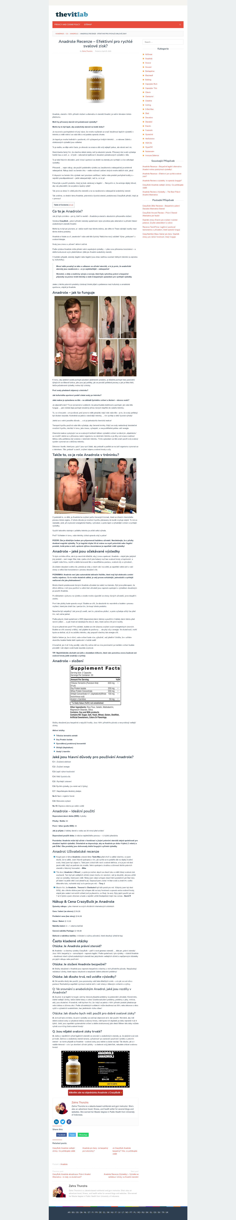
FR (96, 1212)
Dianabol (148, 121)
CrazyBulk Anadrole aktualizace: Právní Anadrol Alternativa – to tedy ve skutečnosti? (71, 1174)
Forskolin (149, 130)
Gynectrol (149, 134)
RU (143, 1212)
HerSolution (149, 138)
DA (81, 1212)
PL (135, 1212)
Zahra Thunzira (78, 1186)
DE (100, 1212)
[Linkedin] (56, 1121)
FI (93, 1212)
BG (73, 1212)
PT (131, 1212)
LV (119, 1212)
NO (127, 1212)
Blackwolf (149, 75)
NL (85, 1212)
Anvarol (148, 67)
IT (116, 1212)
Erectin (148, 126)
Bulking (148, 79)
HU (112, 1212)
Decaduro (149, 117)
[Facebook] (69, 1121)
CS (77, 1212)
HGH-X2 (148, 142)
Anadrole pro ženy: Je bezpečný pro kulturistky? (95, 1149)
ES (155, 1212)
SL (151, 1212)
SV (159, 1212)
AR (69, 1212)
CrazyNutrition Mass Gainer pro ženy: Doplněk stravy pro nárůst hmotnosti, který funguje (161, 235)
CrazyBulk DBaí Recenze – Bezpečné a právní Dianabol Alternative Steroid (161, 207)
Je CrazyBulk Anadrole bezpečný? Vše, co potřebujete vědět (125, 1151)
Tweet (72, 1134)
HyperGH (149, 147)
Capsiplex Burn (151, 83)
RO (139, 1212)
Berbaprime (149, 71)
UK (167, 1212)
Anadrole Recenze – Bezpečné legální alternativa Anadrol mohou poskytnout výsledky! (162, 168)
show (71, 205)
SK (147, 1212)
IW (108, 1212)
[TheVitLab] (71, 14)
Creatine (148, 100)
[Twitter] (62, 1121)
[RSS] (182, 2)
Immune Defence (152, 155)
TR (163, 1212)
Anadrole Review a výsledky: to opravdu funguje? (162, 180)
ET (89, 1212)
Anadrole (64, 1164)
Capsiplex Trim (151, 88)
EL (104, 1212)
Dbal (147, 113)
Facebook (61, 1134)
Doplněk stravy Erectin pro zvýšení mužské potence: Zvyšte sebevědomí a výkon (160, 221)
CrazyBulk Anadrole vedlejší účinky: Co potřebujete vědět (63, 1149)
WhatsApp (83, 1134)
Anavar (148, 62)
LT (123, 1212)
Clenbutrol (149, 96)
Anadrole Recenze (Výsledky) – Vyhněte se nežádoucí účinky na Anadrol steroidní (121, 1174)
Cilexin (148, 92)
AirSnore (148, 54)
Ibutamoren (149, 151)
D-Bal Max (149, 109)
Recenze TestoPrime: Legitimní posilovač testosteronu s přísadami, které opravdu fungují (161, 228)
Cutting (148, 105)
